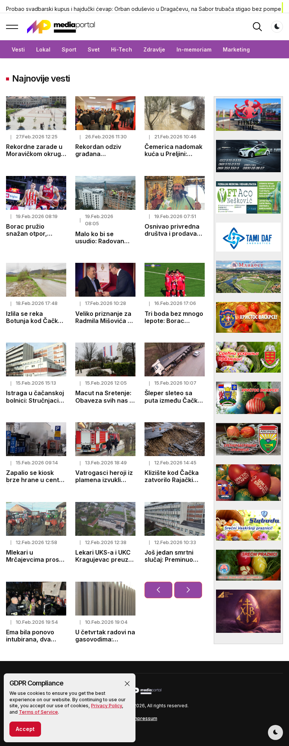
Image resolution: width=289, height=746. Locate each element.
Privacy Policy (106, 705)
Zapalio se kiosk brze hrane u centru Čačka (35, 480)
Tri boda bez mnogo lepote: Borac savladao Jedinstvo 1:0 (173, 324)
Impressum (144, 718)
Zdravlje (154, 49)
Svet (94, 49)
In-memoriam (193, 49)
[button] (127, 683)
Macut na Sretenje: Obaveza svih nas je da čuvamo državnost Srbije (105, 403)
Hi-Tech (121, 49)
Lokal (43, 49)
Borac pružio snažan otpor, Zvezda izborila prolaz (29, 237)
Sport (69, 49)
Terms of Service (38, 712)
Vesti (18, 49)
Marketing (236, 49)
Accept (25, 729)
